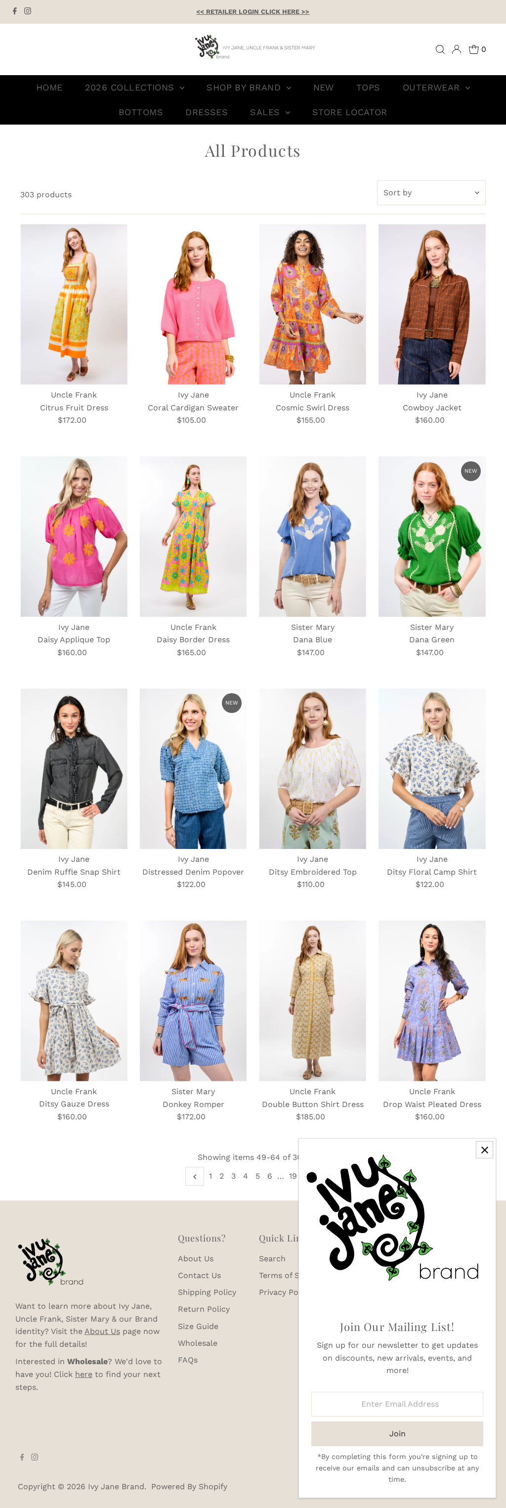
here (83, 1374)
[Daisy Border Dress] (193, 536)
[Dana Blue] (312, 536)
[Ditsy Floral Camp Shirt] (432, 768)
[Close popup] (484, 1149)
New (323, 87)
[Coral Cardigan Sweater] (193, 304)
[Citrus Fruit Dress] (73, 304)
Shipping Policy (207, 1292)
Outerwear (433, 87)
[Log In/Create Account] (456, 49)
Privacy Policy (285, 1292)
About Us (102, 1331)
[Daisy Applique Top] (73, 536)
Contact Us (199, 1275)
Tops (368, 87)
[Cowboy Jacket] (432, 304)
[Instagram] (28, 12)
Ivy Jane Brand (116, 1486)
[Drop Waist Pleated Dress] (432, 1001)
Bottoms (141, 112)
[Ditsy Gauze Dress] (73, 1001)
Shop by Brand (245, 87)
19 (293, 1176)
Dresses (206, 112)
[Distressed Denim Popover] (193, 768)
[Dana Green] (432, 536)
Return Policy (204, 1309)
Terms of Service (290, 1275)
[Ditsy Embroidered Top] (312, 768)
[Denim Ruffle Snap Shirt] (73, 768)
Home (49, 87)
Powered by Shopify (189, 1486)
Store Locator (349, 112)
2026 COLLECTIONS (131, 87)
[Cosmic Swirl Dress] (312, 304)
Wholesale (197, 1343)
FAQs (188, 1360)
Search (272, 1258)
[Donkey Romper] (193, 1001)
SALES (266, 112)
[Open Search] (440, 49)
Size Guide (198, 1326)
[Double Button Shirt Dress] (312, 1001)
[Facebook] (14, 12)
